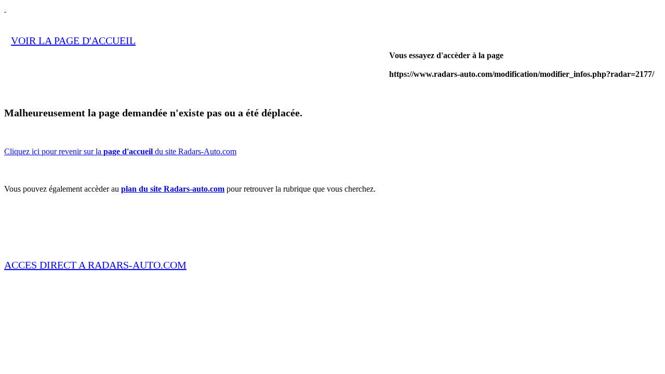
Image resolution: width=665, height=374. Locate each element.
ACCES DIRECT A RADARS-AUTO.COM (95, 265)
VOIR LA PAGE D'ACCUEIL (73, 40)
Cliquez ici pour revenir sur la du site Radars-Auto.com (120, 151)
